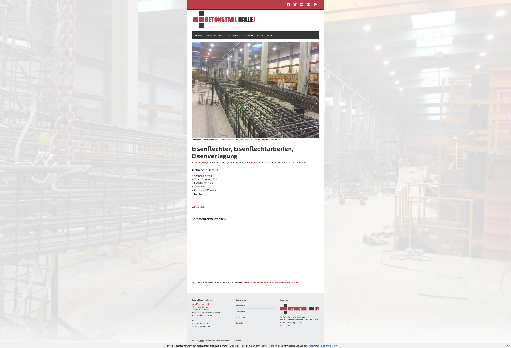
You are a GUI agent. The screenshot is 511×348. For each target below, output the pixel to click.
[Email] (308, 4)
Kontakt (270, 35)
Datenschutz (242, 311)
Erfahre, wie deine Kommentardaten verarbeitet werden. (272, 282)
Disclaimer (240, 317)
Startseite (197, 35)
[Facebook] (289, 4)
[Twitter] (295, 4)
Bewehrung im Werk (214, 35)
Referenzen (248, 35)
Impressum (241, 305)
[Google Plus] (301, 4)
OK (335, 345)
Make (201, 341)
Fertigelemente (233, 35)
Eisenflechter (199, 162)
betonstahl (199, 207)
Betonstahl (255, 162)
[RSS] (316, 4)
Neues (260, 35)
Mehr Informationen (320, 345)
